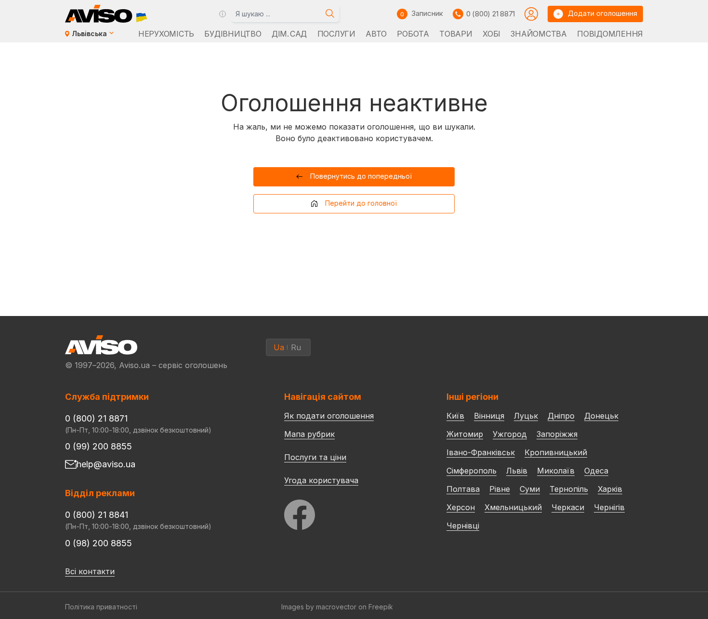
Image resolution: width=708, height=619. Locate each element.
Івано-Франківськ (480, 452)
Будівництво (232, 34)
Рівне (499, 489)
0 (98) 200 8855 (98, 543)
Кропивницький (555, 452)
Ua (279, 347)
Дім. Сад (289, 34)
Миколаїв (556, 470)
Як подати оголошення (329, 416)
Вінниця (489, 416)
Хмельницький (513, 507)
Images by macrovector (318, 607)
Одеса (596, 470)
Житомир (464, 434)
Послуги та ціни (315, 456)
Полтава (463, 489)
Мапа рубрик (309, 434)
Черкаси (567, 507)
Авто (376, 34)
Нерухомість (166, 34)
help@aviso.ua (106, 464)
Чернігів (609, 507)
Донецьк (601, 416)
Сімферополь (471, 470)
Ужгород (510, 434)
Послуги (336, 34)
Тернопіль (569, 489)
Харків (610, 489)
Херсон (460, 507)
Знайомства (538, 34)
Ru (296, 347)
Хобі (491, 34)
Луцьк (526, 416)
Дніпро (561, 416)
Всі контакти (90, 571)
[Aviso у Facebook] (347, 512)
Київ (455, 416)
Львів (516, 470)
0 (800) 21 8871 (490, 13)
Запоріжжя (557, 434)
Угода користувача (321, 479)
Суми (530, 489)
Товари (455, 34)
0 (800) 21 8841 (96, 515)
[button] (354, 176)
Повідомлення (610, 34)
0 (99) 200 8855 (98, 446)
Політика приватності (101, 607)
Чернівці (462, 525)
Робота (413, 34)
